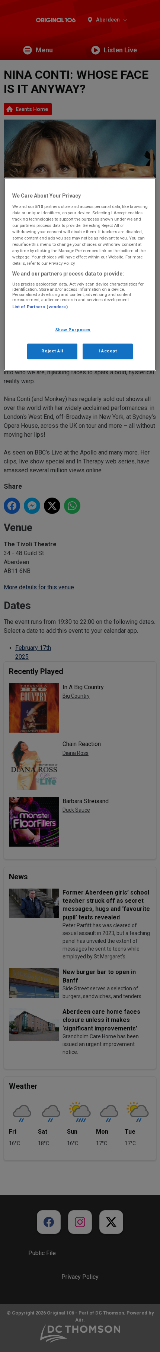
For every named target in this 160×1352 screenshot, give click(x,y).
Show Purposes (73, 330)
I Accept (108, 351)
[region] (80, 274)
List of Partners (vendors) (40, 306)
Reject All (52, 351)
